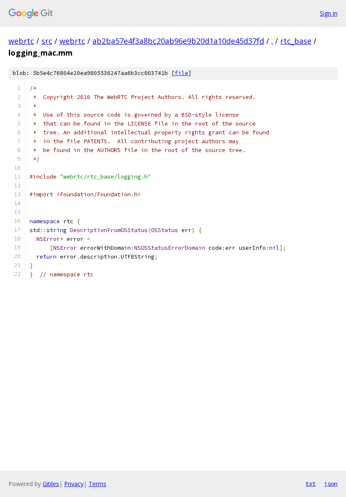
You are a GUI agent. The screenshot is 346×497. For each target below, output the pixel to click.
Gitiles (51, 484)
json (331, 483)
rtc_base (295, 41)
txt (310, 483)
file (181, 73)
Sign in (329, 13)
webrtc (21, 41)
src (46, 41)
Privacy (74, 484)
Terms (97, 484)
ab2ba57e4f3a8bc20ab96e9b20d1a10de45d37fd (178, 41)
